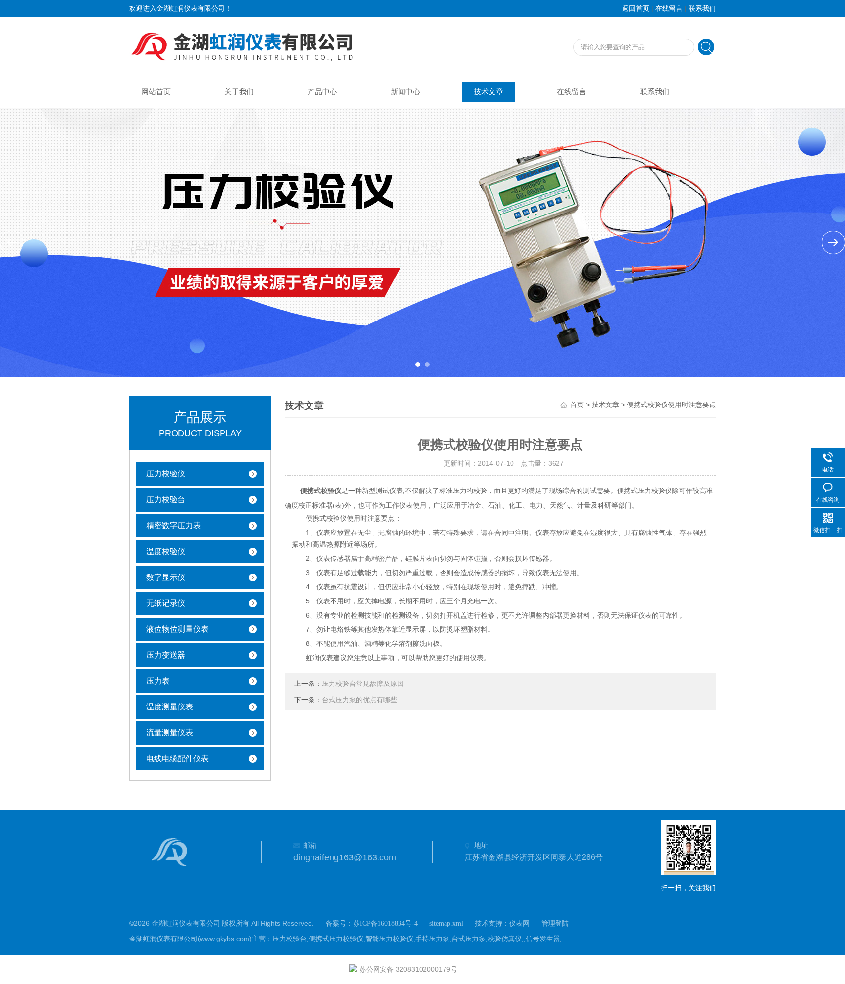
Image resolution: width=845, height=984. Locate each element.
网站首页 (156, 92)
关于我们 (239, 92)
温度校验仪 (165, 551)
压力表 (158, 681)
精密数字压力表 (173, 525)
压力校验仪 (165, 474)
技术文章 (488, 92)
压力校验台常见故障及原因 (363, 683)
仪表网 (519, 923)
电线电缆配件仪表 (177, 758)
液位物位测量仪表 (177, 629)
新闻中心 (405, 92)
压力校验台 (165, 499)
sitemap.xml (446, 923)
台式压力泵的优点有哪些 (359, 700)
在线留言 (669, 8)
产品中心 (322, 92)
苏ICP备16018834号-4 (385, 923)
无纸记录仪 (165, 603)
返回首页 (635, 8)
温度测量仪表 (169, 707)
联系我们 (702, 8)
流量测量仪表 (169, 732)
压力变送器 (165, 655)
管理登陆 (555, 923)
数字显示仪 (165, 577)
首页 (577, 404)
